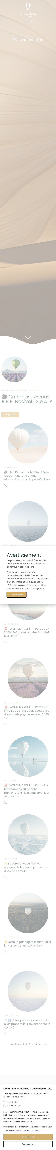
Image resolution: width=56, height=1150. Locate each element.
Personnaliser (28, 1144)
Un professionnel (13, 1105)
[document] (28, 575)
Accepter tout (28, 1137)
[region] (28, 1117)
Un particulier (12, 1102)
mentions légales (33, 1130)
